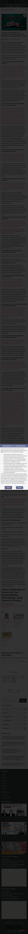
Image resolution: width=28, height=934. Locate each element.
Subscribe (22, 930)
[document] (14, 467)
